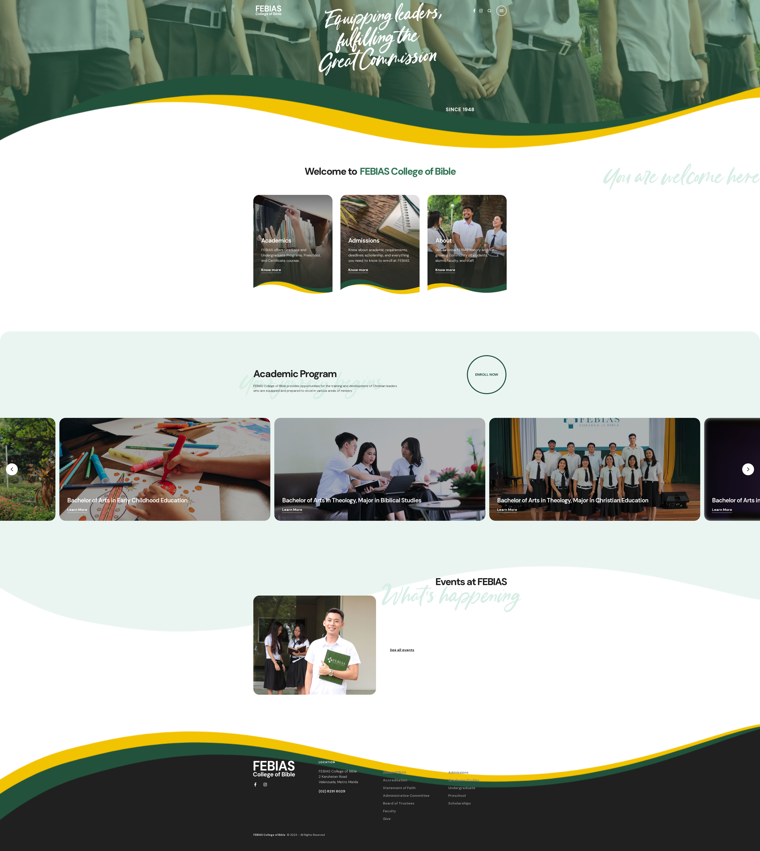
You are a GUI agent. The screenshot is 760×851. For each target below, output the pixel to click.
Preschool (457, 795)
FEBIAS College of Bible (269, 835)
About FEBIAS (394, 772)
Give (387, 818)
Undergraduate (461, 788)
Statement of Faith (399, 788)
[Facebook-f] (474, 10)
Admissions (458, 772)
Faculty (389, 811)
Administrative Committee (406, 795)
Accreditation (395, 780)
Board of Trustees (398, 803)
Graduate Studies (463, 780)
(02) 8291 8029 (332, 791)
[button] (749, 834)
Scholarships (459, 803)
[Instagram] (481, 10)
